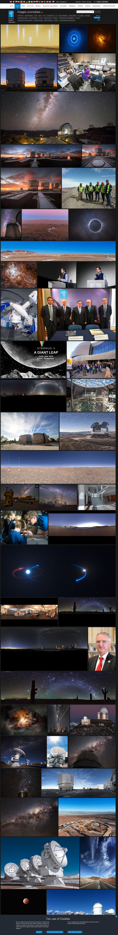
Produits (87, 6)
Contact (84, 1)
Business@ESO (97, 6)
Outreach (80, 6)
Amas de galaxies (23, 18)
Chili (44, 15)
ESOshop (38, 6)
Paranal (55, 18)
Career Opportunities (109, 6)
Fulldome (80, 15)
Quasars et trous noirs (25, 20)
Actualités (30, 6)
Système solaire (38, 20)
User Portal (105, 1)
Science (99, 1)
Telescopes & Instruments (50, 6)
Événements (72, 6)
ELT (56, 15)
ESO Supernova (63, 15)
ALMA (35, 15)
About (11, 6)
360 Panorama (29, 15)
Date (99, 20)
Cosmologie (50, 15)
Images (17, 6)
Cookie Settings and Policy (75, 932)
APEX (40, 15)
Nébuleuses (48, 18)
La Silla (41, 18)
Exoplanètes (72, 15)
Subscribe (78, 1)
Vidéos (23, 6)
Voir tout (20, 15)
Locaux (78, 18)
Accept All (39, 932)
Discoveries (63, 6)
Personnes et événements (66, 18)
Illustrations (33, 18)
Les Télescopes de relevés (67, 20)
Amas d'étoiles (48, 20)
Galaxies (87, 15)
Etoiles (56, 20)
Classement (97, 17)
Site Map (89, 1)
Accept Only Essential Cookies (55, 932)
